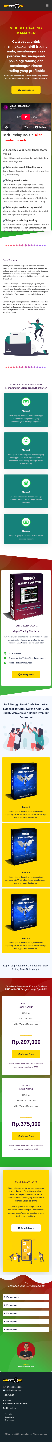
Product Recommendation (16, 1403)
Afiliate (8, 1400)
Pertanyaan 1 (12, 1297)
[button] (26, 1297)
